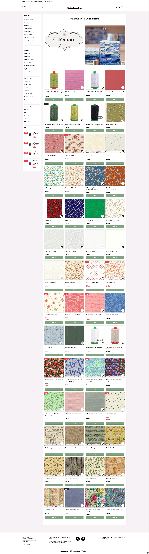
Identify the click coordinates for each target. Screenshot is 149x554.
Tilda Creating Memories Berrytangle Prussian (92, 188)
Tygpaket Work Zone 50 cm (36, 152)
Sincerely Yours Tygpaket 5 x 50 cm (35, 162)
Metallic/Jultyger (28, 34)
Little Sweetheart (70, 282)
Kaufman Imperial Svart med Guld (54, 379)
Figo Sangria (68, 220)
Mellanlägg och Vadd (29, 96)
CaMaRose (26, 25)
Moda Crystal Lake (111, 413)
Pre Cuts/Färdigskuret (29, 65)
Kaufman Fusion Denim (112, 314)
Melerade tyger (27, 62)
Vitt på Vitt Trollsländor (92, 251)
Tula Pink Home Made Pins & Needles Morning (52, 414)
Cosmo (108, 155)
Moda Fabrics (27, 53)
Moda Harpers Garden (51, 314)
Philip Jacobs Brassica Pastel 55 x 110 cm (94, 510)
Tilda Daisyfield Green (112, 124)
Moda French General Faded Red (115, 92)
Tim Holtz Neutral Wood (71, 478)
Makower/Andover (28, 44)
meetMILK (26, 50)
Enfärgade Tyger (28, 28)
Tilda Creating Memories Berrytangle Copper (112, 188)
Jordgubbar (48, 220)
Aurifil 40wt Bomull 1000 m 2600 (94, 92)
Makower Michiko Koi (71, 188)
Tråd (25, 112)
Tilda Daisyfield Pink (50, 155)
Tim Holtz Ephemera (111, 478)
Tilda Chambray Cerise (71, 92)
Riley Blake (26, 69)
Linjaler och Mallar (28, 93)
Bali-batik (26, 22)
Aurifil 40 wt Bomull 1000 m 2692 (94, 124)
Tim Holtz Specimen (50, 478)
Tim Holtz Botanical (91, 478)
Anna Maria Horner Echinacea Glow (114, 380)
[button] (117, 7)
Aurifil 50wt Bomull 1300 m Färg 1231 (53, 92)
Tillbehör (26, 109)
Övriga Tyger (27, 81)
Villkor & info (26, 543)
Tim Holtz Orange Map (51, 509)
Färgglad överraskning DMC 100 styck (36, 143)
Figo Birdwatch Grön (70, 347)
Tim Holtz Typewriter (51, 448)
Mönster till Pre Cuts (29, 103)
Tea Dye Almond (90, 155)
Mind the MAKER (28, 47)
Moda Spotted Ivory (111, 251)
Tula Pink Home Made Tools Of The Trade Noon (73, 380)
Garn (25, 118)
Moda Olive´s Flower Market (72, 314)
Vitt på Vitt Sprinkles (50, 251)
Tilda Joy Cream (69, 155)
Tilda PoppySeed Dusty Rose (73, 413)
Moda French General (29, 59)
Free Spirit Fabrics (28, 31)
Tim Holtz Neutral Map (71, 448)
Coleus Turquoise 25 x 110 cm (114, 509)
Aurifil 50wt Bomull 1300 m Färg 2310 (114, 347)
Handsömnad (27, 90)
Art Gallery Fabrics (28, 19)
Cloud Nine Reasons (50, 282)
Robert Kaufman (28, 72)
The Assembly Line (28, 106)
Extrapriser (26, 115)
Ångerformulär (26, 544)
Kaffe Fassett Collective (29, 37)
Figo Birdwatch (49, 347)
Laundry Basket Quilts (29, 41)
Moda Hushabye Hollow (112, 220)
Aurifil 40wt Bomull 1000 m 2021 (94, 347)
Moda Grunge (27, 56)
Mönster (26, 100)
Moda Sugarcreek (110, 282)
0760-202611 (26, 541)
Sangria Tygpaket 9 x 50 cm (35, 133)
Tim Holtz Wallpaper (111, 448)
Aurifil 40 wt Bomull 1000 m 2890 (54, 124)
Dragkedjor (26, 87)
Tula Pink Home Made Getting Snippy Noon (94, 380)
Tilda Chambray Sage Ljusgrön (94, 413)
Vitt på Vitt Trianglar (70, 251)
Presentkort (27, 121)
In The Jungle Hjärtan (50, 188)
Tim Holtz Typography (92, 448)
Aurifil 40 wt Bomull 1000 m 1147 (74, 124)
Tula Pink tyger (27, 78)
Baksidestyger (27, 84)
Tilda (25, 75)
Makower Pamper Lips (92, 282)
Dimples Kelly (89, 220)
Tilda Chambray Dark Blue (72, 509)
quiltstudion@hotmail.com (29, 540)
